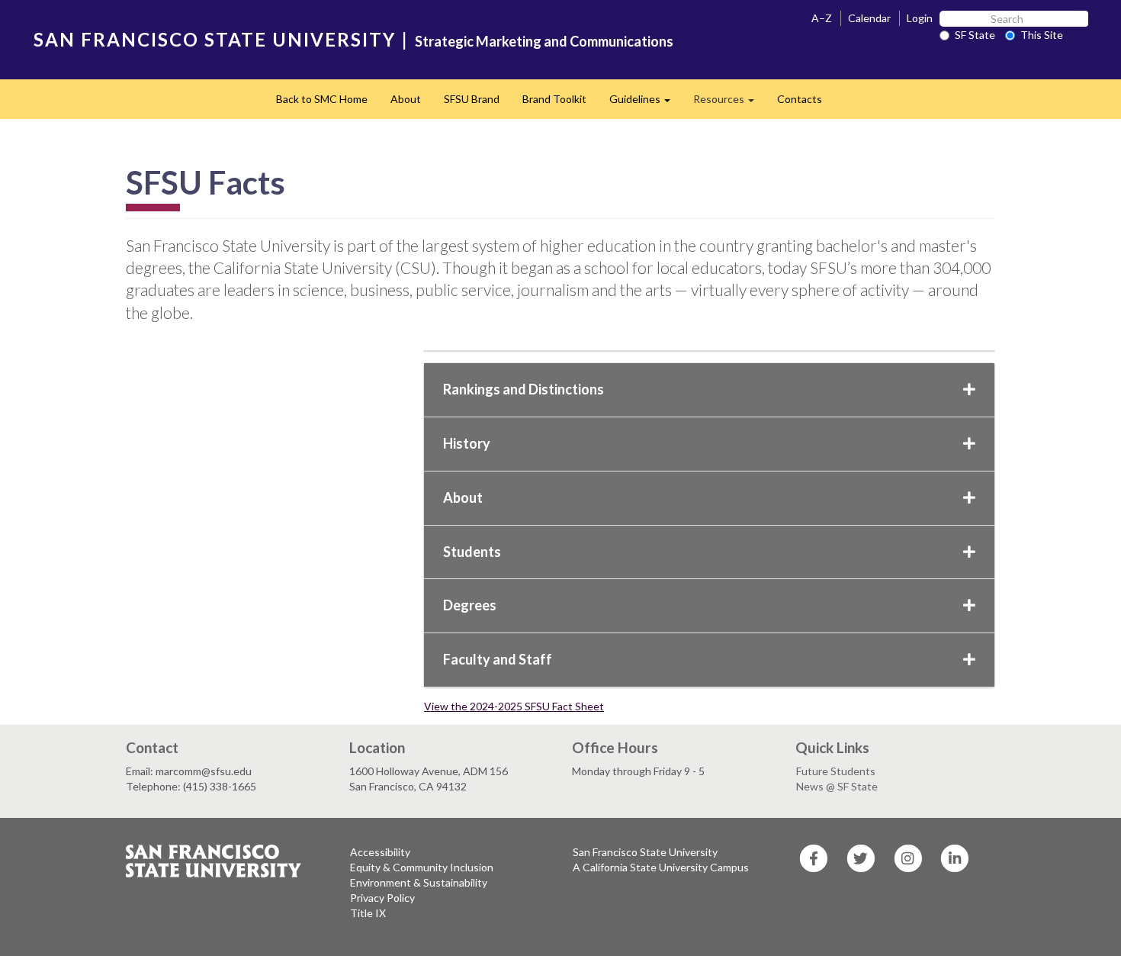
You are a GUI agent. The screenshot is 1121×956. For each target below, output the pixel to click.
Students (472, 551)
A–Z (821, 17)
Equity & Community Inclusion (421, 867)
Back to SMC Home (322, 98)
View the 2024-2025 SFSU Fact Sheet (514, 706)
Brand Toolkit (554, 98)
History (466, 443)
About (405, 98)
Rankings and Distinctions (523, 389)
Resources (729, 103)
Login (920, 17)
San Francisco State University (645, 851)
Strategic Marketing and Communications (544, 41)
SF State (975, 34)
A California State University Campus (661, 867)
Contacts (799, 98)
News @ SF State (837, 786)
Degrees (469, 605)
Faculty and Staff (497, 659)
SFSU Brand (471, 98)
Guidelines (645, 103)
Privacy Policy (382, 897)
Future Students (835, 770)
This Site (1041, 34)
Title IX (368, 912)
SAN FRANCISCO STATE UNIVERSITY (215, 39)
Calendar (869, 17)
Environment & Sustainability (418, 882)
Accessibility (380, 851)
